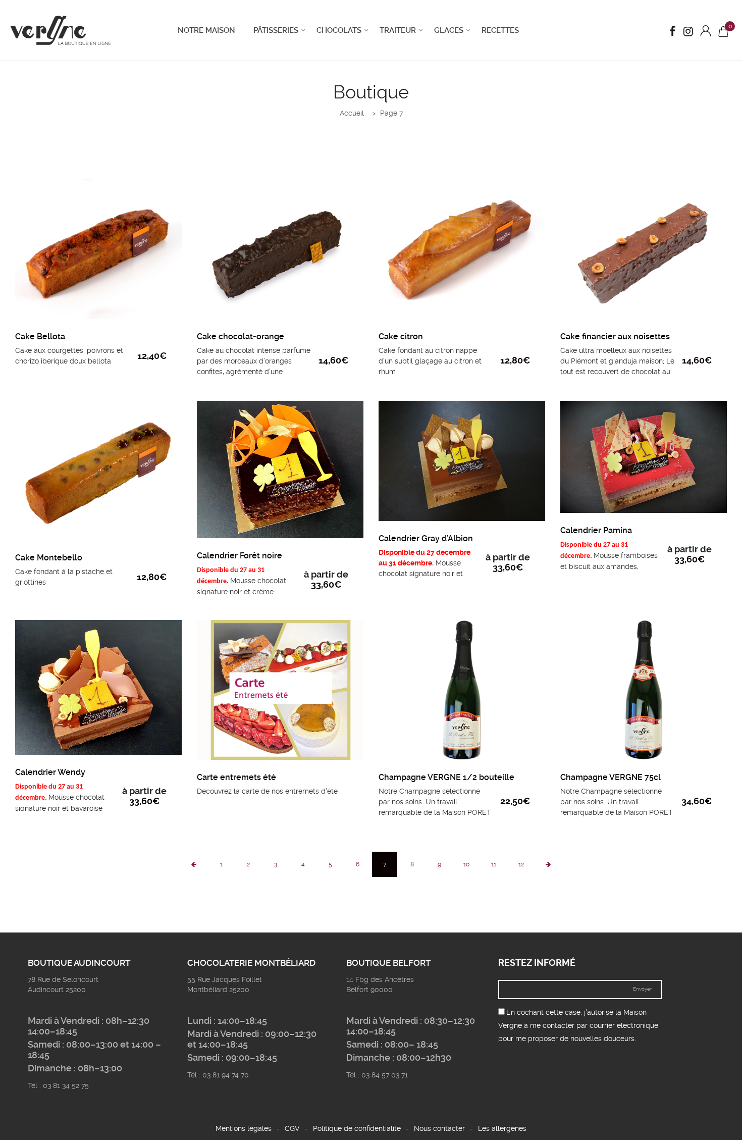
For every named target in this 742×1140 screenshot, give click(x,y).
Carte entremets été (236, 777)
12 (521, 864)
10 (466, 864)
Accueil (352, 113)
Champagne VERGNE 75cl (610, 777)
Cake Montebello (48, 557)
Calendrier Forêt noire (239, 555)
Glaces (448, 30)
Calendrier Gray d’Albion (426, 538)
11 (493, 864)
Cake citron (401, 336)
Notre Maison (206, 30)
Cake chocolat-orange (240, 336)
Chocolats (338, 30)
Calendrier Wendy (50, 772)
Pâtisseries (275, 30)
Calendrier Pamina (596, 530)
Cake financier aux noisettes (615, 336)
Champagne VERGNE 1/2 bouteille (446, 777)
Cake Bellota (40, 336)
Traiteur (398, 30)
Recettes (500, 30)
